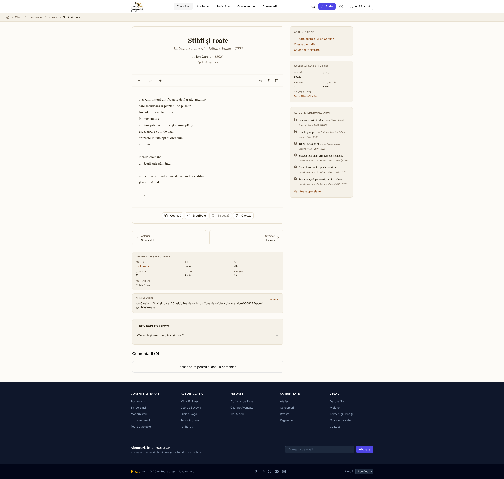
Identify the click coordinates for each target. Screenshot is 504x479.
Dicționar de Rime (241, 401)
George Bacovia (191, 407)
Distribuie (199, 215)
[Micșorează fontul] (139, 80)
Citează (246, 215)
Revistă (221, 6)
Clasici (181, 6)
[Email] (284, 471)
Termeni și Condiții (341, 414)
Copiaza (273, 299)
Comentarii (270, 6)
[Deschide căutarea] (313, 6)
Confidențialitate (340, 420)
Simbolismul (138, 407)
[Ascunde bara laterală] (276, 80)
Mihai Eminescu (190, 401)
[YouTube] (277, 471)
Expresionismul (140, 420)
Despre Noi (337, 401)
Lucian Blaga (189, 414)
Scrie (329, 6)
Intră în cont (362, 6)
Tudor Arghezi (190, 420)
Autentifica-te (186, 367)
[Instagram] (263, 471)
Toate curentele (141, 426)
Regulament (287, 420)
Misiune (335, 407)
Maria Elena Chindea (305, 96)
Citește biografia (304, 44)
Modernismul (139, 414)
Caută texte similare (307, 49)
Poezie (53, 17)
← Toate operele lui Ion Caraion (314, 38)
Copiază (175, 215)
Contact (335, 426)
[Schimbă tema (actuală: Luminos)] (260, 80)
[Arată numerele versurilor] (268, 80)
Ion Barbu (187, 426)
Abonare (364, 449)
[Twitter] (270, 471)
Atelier (201, 6)
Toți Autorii (237, 414)
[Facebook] (256, 471)
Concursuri (244, 6)
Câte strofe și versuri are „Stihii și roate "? (160, 335)
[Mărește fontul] (160, 80)
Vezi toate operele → (307, 191)
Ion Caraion (36, 17)
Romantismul (139, 401)
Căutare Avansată (241, 407)
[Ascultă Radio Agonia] (341, 6)
